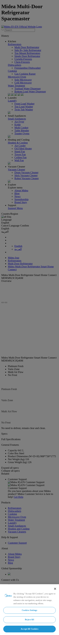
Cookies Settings (29, 610)
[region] (29, 609)
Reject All (29, 619)
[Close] (55, 588)
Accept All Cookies (29, 629)
